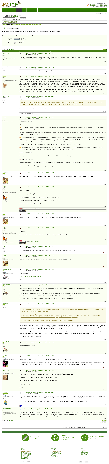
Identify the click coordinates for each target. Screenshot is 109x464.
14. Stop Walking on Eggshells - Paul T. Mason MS (51, 31)
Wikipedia (83, 446)
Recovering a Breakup (25, 455)
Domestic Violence (54, 456)
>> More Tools (53, 449)
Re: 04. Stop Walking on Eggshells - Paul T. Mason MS (39, 53)
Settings (82, 451)
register (19, 15)
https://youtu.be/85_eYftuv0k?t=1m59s (30, 276)
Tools (29, 10)
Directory (52, 454)
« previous (101, 48)
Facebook (83, 447)
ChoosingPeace (7, 408)
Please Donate (16, 24)
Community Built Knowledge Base (14, 31)
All (9, 49)
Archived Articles (24, 458)
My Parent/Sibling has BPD (26, 453)
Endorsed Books (24, 457)
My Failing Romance (25, 456)
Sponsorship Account (85, 454)
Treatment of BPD (24, 447)
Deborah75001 (6, 370)
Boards (9, 24)
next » (105, 48)
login (15, 15)
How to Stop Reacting (55, 444)
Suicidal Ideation (54, 455)
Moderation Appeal (84, 452)
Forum (18, 10)
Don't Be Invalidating (55, 446)
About (34, 10)
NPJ (4, 246)
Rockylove (5, 76)
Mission (82, 444)
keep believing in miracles (35, 208)
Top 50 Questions (24, 449)
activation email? (14, 16)
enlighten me (6, 392)
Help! (5, 24)
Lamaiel (5, 355)
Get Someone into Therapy (26, 446)
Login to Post (23, 24)
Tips (24, 10)
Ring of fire (5, 172)
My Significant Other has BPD (26, 454)
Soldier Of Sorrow (7, 269)
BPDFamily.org (83, 448)
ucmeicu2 (5, 303)
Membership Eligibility (55, 452)
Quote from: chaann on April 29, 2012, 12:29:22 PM (26, 99)
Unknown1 (5, 67)
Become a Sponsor (84, 453)
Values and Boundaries (55, 447)
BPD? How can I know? (25, 445)
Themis (4, 117)
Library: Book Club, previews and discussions (30, 31)
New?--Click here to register (34, 24)
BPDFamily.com (5, 31)
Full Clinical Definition (25, 448)
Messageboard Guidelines (56, 453)
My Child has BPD (24, 452)
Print (105, 49)
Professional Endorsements (86, 445)
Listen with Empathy (54, 445)
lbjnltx (4, 186)
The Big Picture (24, 444)
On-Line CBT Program (55, 448)
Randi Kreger (6, 53)
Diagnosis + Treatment (8, 10)
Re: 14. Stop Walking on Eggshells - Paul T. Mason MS (38, 409)
